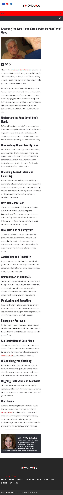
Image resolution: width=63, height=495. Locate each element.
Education (4, 483)
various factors (6, 412)
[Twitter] (11, 3)
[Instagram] (12, 476)
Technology (19, 480)
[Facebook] (3, 3)
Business (4, 480)
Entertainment (30, 480)
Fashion (46, 480)
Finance (11, 480)
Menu (2, 13)
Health (39, 480)
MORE (16, 483)
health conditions (7, 355)
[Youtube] (15, 476)
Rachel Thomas (31, 437)
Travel (53, 480)
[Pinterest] (7, 3)
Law (11, 483)
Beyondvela (23, 492)
